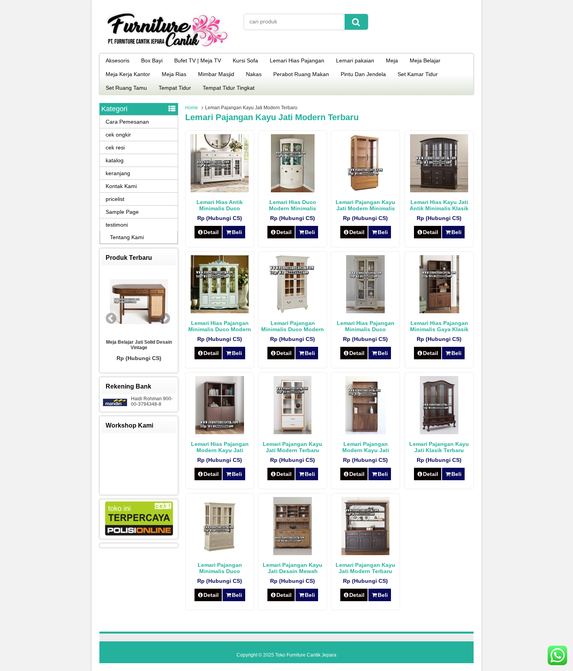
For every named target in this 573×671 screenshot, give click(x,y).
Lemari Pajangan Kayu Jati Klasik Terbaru (439, 447)
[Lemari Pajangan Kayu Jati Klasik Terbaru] (439, 432)
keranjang (118, 173)
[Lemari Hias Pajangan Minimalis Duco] (365, 311)
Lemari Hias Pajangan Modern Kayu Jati (220, 447)
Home (191, 107)
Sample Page (122, 212)
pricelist (115, 199)
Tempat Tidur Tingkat (229, 88)
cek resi (115, 147)
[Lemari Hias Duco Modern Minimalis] (293, 190)
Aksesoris (117, 60)
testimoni (117, 225)
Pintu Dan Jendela (363, 74)
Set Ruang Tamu (126, 88)
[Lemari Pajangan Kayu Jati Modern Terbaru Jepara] (292, 432)
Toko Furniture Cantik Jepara (305, 655)
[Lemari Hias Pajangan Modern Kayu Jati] (219, 432)
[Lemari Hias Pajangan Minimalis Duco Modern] (220, 311)
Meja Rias (174, 74)
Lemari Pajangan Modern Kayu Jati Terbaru (365, 450)
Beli (237, 232)
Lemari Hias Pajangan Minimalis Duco (365, 326)
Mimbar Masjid (216, 74)
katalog (115, 160)
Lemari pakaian (355, 60)
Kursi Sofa (245, 60)
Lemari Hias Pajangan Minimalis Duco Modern (219, 326)
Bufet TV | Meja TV (197, 60)
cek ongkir (118, 134)
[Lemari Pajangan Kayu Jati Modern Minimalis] (365, 190)
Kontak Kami (121, 186)
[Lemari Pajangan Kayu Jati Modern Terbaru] (365, 553)
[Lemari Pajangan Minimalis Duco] (219, 553)
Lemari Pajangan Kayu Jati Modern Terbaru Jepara (292, 450)
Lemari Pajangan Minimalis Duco (220, 568)
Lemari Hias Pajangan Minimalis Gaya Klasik (439, 326)
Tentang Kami (127, 237)
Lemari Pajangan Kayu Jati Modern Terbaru (365, 568)
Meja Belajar (425, 60)
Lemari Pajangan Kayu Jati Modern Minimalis (365, 205)
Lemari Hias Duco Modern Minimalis (292, 205)
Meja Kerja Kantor (128, 74)
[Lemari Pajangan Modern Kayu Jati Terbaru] (365, 432)
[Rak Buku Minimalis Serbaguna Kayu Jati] (162, 302)
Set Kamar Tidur (418, 74)
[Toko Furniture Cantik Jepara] (167, 48)
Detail (211, 232)
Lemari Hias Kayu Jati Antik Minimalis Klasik (439, 205)
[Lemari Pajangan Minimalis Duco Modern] (293, 311)
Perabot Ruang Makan (301, 74)
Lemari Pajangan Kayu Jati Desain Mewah (292, 568)
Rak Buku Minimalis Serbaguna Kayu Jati (161, 344)
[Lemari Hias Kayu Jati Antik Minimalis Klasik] (439, 190)
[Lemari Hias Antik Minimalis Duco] (220, 190)
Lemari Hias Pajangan (297, 60)
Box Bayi (152, 60)
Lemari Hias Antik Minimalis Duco (219, 205)
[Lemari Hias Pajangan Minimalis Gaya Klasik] (439, 311)
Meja (392, 60)
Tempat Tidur (175, 88)
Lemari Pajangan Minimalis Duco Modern (292, 326)
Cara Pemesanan (127, 122)
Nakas (254, 74)
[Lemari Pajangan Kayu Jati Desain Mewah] (292, 553)
